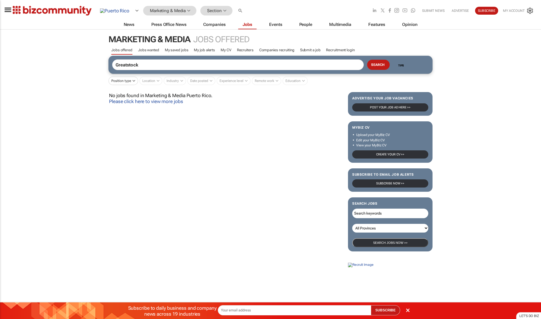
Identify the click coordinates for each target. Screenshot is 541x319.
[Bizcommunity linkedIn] (374, 11)
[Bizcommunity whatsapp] (413, 11)
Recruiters (245, 50)
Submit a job (310, 50)
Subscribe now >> (390, 183)
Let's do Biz (529, 316)
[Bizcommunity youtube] (405, 11)
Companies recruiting (276, 50)
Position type (121, 81)
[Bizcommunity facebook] (389, 11)
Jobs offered (121, 50)
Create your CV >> (390, 154)
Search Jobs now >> (390, 242)
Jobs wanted (148, 50)
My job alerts (204, 50)
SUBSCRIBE (385, 310)
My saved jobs (177, 50)
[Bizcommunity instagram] (396, 11)
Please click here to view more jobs (146, 101)
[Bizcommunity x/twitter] (382, 11)
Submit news (433, 11)
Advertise (460, 11)
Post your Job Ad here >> (390, 107)
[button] (240, 10)
